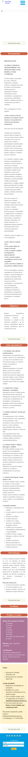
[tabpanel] (14, 180)
